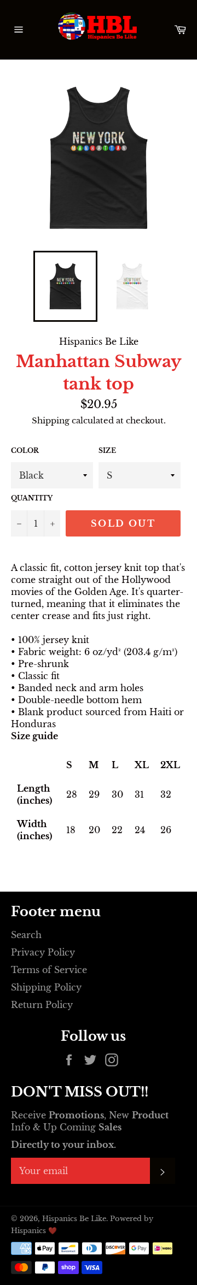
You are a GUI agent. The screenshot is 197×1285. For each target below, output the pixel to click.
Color (25, 450)
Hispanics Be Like (74, 1219)
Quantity (32, 498)
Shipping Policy (46, 987)
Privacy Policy (43, 952)
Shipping (50, 420)
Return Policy (42, 1004)
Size (107, 450)
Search (26, 934)
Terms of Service (49, 969)
